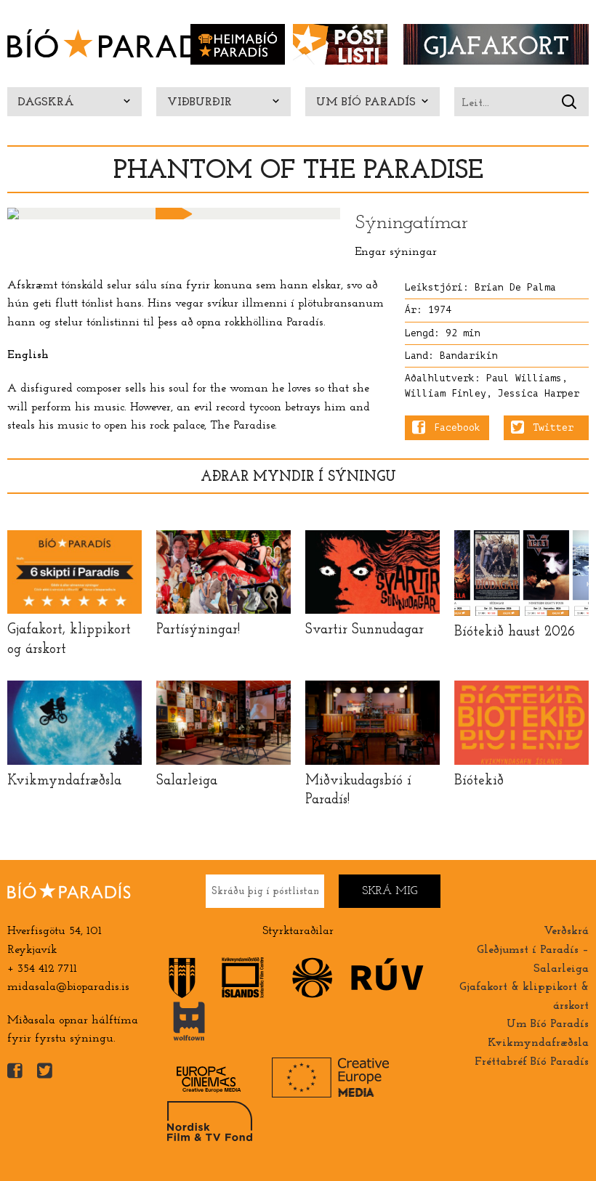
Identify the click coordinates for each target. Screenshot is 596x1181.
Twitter (553, 428)
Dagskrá (46, 102)
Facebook (457, 428)
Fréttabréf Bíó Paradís (532, 1062)
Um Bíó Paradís (366, 102)
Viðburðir (199, 102)
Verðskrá (566, 931)
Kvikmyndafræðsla (538, 1043)
